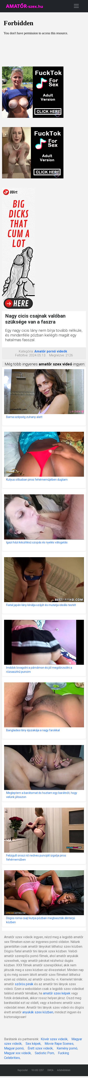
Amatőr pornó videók (50, 351)
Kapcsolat (23, 1070)
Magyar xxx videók (17, 1053)
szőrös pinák (24, 984)
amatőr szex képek (56, 993)
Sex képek (33, 1044)
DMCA (50, 1070)
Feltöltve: (21, 355)
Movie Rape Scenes (59, 1044)
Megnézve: (57, 355)
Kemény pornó (67, 1048)
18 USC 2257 (37, 1070)
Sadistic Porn (44, 1053)
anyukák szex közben (37, 1012)
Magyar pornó (14, 1048)
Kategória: (26, 351)
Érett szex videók (40, 1048)
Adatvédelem (63, 1070)
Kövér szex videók (54, 1039)
